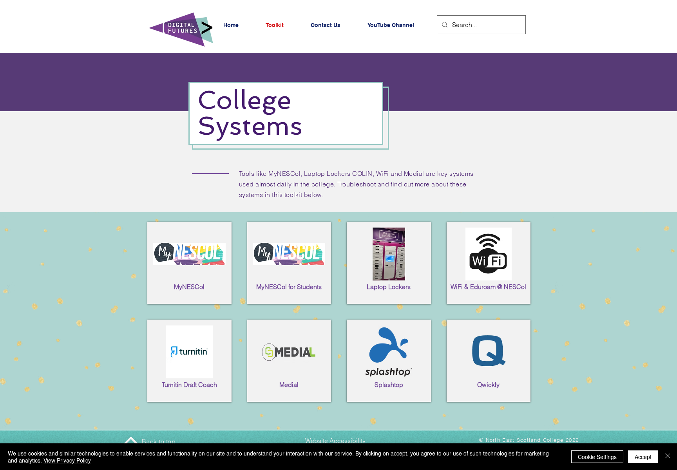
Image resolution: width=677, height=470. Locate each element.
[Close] (667, 457)
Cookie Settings (597, 457)
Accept (643, 457)
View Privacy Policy (67, 460)
